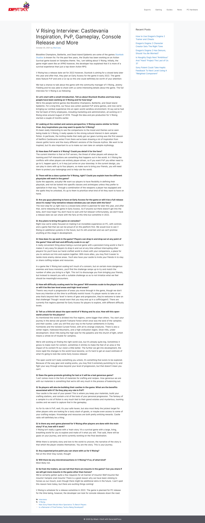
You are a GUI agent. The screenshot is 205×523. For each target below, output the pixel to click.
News (179, 10)
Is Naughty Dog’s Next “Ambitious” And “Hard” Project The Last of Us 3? (152, 60)
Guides (169, 10)
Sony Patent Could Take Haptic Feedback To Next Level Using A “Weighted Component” (151, 70)
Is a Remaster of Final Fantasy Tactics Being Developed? (61, 507)
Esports (147, 10)
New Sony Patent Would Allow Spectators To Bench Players (62, 505)
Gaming (158, 10)
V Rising (42, 502)
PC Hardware (192, 10)
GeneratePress (115, 519)
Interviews (43, 499)
